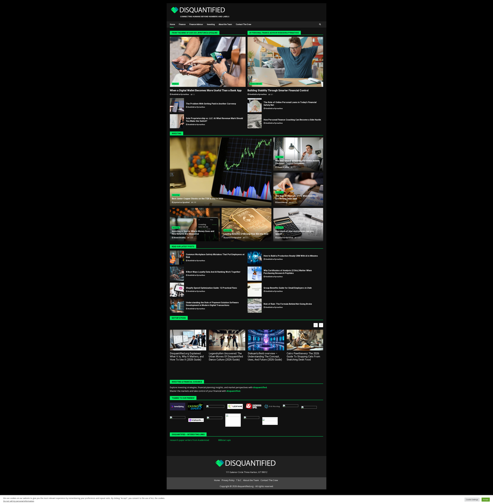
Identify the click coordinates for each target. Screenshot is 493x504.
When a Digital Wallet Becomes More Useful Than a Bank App (208, 62)
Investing (211, 24)
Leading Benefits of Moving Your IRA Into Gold (246, 224)
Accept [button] (485, 499)
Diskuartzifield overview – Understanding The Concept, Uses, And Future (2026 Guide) (226, 356)
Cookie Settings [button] (472, 499)
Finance (182, 24)
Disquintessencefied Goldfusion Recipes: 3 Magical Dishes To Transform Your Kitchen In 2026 (305, 356)
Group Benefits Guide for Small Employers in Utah (255, 290)
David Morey (282, 202)
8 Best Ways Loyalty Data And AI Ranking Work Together (177, 274)
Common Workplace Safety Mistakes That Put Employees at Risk (177, 258)
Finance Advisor (196, 24)
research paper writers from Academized (189, 440)
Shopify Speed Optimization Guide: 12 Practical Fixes (177, 290)
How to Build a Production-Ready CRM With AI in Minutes (255, 258)
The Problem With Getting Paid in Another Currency (177, 105)
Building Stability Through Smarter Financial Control (285, 62)
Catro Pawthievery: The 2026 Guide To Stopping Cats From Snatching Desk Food (264, 356)
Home (172, 24)
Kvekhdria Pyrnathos (180, 94)
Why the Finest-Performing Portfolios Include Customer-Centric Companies (297, 162)
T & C (238, 480)
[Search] (320, 24)
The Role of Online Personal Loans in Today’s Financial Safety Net (255, 105)
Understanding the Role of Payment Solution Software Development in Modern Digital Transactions (177, 306)
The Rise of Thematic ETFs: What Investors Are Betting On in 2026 (296, 197)
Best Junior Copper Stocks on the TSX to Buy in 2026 (220, 171)
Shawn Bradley (283, 167)
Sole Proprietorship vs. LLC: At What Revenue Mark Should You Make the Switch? (177, 121)
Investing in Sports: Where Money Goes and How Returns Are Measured (193, 232)
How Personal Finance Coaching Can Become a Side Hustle (255, 121)
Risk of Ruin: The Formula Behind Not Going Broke (255, 306)
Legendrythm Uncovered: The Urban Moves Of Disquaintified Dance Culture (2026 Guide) (187, 356)
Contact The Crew (243, 24)
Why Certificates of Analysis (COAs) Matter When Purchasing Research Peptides (255, 274)
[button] (321, 325)
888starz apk (224, 440)
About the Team (225, 24)
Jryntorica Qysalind (181, 202)
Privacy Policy (228, 480)
